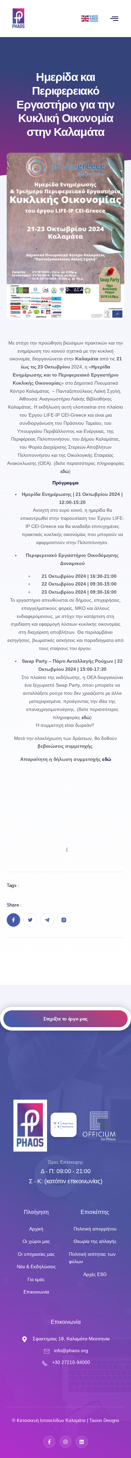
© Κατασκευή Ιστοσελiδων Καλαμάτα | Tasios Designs (65, 1420)
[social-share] (13, 920)
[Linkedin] (82, 1442)
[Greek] (94, 18)
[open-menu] (114, 18)
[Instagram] (65, 1442)
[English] (85, 18)
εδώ (64, 471)
